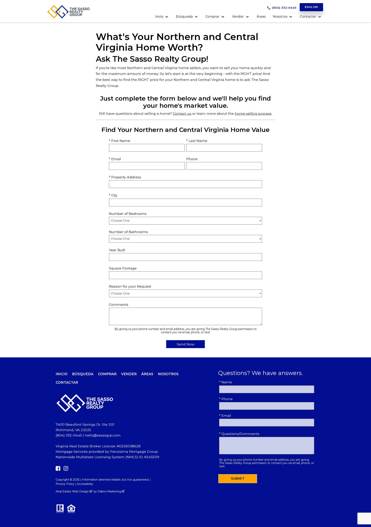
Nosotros (168, 374)
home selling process (253, 113)
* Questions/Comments (239, 434)
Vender (129, 374)
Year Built (117, 250)
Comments (118, 304)
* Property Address (125, 177)
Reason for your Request (130, 286)
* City (113, 195)
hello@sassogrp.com (103, 435)
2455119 (152, 457)
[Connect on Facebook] (58, 469)
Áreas (261, 16)
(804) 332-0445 (69, 435)
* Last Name (196, 141)
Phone (191, 159)
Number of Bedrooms (128, 214)
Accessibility (85, 484)
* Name (225, 382)
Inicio (61, 374)
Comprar (107, 374)
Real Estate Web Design (73, 491)
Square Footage (123, 268)
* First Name (119, 141)
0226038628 (129, 446)
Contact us (182, 113)
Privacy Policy (65, 484)
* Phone (226, 399)
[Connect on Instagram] (66, 469)
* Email (115, 159)
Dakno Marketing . (111, 491)
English (311, 7)
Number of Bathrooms (128, 232)
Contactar (67, 382)
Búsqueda (82, 374)
